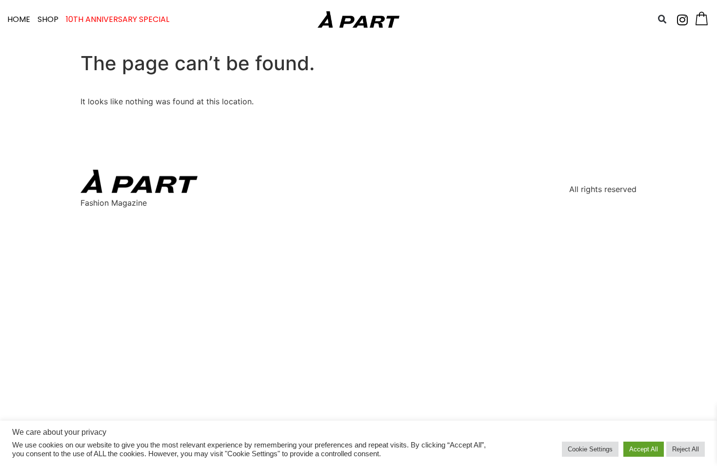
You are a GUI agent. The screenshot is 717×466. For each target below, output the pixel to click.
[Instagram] (682, 19)
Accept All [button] (643, 449)
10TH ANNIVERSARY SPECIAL (117, 19)
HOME (18, 19)
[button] (662, 19)
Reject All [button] (685, 449)
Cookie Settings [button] (590, 449)
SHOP (48, 19)
